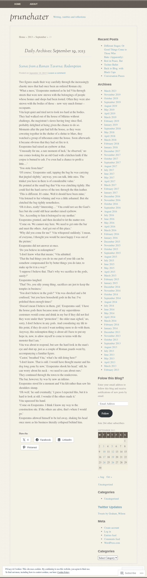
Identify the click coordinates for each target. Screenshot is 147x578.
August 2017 (110, 166)
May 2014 (109, 313)
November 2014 (112, 290)
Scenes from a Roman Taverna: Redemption (50, 66)
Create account (111, 527)
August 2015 (110, 256)
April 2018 (109, 136)
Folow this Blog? (111, 378)
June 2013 (109, 354)
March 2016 (110, 230)
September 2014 (112, 298)
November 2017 (112, 155)
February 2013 (111, 369)
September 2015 (112, 253)
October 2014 (111, 294)
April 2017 (109, 181)
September (40, 37)
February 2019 (111, 121)
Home (17, 4)
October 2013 (111, 339)
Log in (107, 531)
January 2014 (111, 328)
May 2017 (109, 177)
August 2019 (110, 106)
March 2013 (110, 366)
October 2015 (111, 249)
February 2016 (111, 234)
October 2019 (111, 98)
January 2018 (111, 147)
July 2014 (109, 305)
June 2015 (109, 264)
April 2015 (109, 271)
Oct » (109, 477)
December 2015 (112, 241)
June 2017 (109, 173)
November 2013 (112, 335)
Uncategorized (105, 484)
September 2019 (112, 102)
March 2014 (110, 320)
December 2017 (112, 151)
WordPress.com (112, 542)
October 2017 (111, 158)
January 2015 (111, 283)
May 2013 (109, 358)
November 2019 (112, 94)
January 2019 (111, 124)
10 (104, 451)
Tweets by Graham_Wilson (111, 513)
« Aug (101, 477)
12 (113, 451)
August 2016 (110, 211)
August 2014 (110, 302)
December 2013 (112, 332)
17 (104, 457)
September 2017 (112, 162)
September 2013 (112, 343)
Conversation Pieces (114, 76)
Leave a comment (56, 73)
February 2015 (111, 279)
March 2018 (110, 139)
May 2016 (109, 222)
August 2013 (110, 347)
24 (104, 462)
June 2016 (109, 219)
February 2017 (111, 188)
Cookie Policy (63, 572)
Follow (105, 413)
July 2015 (109, 260)
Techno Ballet (111, 64)
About (33, 4)
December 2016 (112, 196)
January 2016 (111, 237)
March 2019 (110, 117)
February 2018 (111, 143)
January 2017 (111, 192)
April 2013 (109, 362)
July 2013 (109, 351)
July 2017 (109, 170)
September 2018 (112, 128)
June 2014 (109, 309)
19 (113, 457)
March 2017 (110, 185)
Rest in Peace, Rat (113, 60)
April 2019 (109, 113)
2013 (30, 37)
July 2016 (109, 215)
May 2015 (109, 268)
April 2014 (109, 317)
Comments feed (112, 539)
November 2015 (112, 245)
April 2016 (109, 226)
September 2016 (112, 207)
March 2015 (110, 275)
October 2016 (111, 204)
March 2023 (110, 90)
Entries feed (110, 535)
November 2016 (112, 200)
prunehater (29, 16)
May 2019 (109, 109)
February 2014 (111, 324)
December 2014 (112, 286)
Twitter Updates (110, 507)
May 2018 (109, 132)
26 (113, 462)
